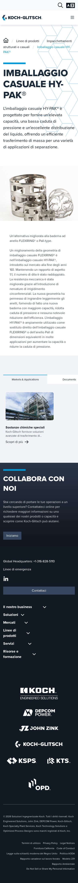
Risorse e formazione (12, 654)
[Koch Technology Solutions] (59, 761)
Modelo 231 (68, 859)
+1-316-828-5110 (44, 561)
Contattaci (39, 590)
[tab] (25, 379)
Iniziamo (12, 535)
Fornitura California (44, 848)
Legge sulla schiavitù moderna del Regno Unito (32, 853)
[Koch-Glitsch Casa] (23, 17)
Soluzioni (10, 614)
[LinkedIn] (6, 579)
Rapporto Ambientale (63, 864)
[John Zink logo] (39, 728)
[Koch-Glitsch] (6, 41)
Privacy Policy (50, 843)
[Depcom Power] (39, 712)
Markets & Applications (25, 379)
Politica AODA (67, 853)
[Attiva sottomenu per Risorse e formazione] (34, 654)
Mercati (9, 622)
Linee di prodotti (27, 41)
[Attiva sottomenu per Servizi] (30, 643)
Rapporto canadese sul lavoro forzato (40, 859)
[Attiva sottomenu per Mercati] (26, 622)
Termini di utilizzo (31, 843)
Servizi (8, 643)
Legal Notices (67, 843)
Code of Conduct (66, 848)
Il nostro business (17, 606)
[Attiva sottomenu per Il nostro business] (44, 607)
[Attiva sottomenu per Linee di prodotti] (28, 633)
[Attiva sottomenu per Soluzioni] (22, 614)
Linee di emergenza (17, 569)
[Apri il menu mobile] (72, 17)
